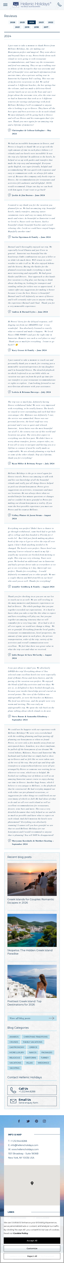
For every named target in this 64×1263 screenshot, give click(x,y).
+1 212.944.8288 (60, 4)
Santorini (30, 1057)
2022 (50, 22)
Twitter (28, 1121)
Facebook (19, 1121)
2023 (41, 22)
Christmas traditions (36, 1037)
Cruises (14, 1042)
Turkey (45, 1057)
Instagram (44, 1121)
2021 (17, 27)
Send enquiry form (28, 1101)
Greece (33, 1047)
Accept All (32, 1240)
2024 (31, 22)
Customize (32, 1248)
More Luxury (17, 1052)
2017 (46, 27)
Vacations (15, 1063)
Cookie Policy (20, 1233)
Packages (47, 1052)
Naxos (32, 1052)
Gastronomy (17, 1047)
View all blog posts (20, 1018)
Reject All (32, 1256)
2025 (22, 22)
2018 (36, 27)
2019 (27, 27)
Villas (29, 1063)
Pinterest (36, 1121)
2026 (12, 22)
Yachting (14, 1068)
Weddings (43, 1063)
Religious (15, 1057)
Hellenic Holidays (32, 4)
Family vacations (32, 1042)
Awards (14, 1037)
